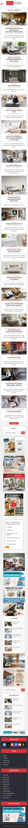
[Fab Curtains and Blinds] (9, 630)
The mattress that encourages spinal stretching (14, 199)
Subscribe (5, 764)
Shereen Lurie (18, 87)
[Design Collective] (9, 649)
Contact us (5, 758)
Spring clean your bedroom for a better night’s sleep (14, 59)
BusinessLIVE (6, 782)
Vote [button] (7, 547)
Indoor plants (10, 530)
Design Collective (16, 647)
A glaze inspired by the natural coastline (17, 635)
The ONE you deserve (14, 411)
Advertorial (11, 26)
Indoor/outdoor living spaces (13, 537)
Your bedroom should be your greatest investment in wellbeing (14, 30)
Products (21, 328)
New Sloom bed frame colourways (14, 278)
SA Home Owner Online (18, 33)
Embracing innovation (14, 224)
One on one (17, 108)
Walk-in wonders (14, 85)
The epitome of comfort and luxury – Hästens (14, 384)
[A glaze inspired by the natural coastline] (9, 636)
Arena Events (6, 797)
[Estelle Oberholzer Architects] (9, 642)
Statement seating (11, 540)
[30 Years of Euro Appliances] (9, 623)
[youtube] (19, 744)
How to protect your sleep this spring (14, 250)
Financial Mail (6, 784)
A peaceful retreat (14, 357)
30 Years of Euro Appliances (16, 622)
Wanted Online (6, 791)
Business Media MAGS (8, 793)
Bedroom (18, 26)
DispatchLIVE (6, 788)
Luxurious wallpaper (11, 544)
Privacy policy (6, 762)
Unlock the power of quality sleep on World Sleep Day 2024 (14, 138)
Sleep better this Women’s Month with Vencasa (14, 304)
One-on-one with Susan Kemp (14, 111)
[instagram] (16, 744)
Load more (14, 423)
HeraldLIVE (5, 786)
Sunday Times (6, 777)
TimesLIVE (5, 775)
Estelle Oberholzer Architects (17, 641)
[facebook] (4, 744)
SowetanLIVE (6, 779)
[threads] (23, 744)
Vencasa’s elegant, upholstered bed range (14, 330)
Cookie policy (6, 760)
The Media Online (7, 795)
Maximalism (9, 527)
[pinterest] (12, 744)
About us (5, 755)
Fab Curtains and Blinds (18, 628)
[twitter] (8, 744)
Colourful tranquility (14, 166)
